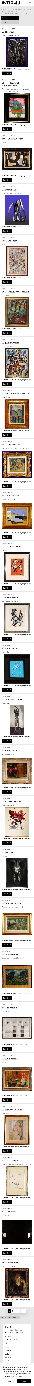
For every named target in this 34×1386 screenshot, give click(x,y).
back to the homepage (10, 1317)
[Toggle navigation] (29, 3)
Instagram (8, 1357)
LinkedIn (7, 1361)
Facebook (7, 1354)
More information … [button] (17, 1376)
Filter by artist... (8, 18)
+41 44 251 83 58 (12, 1339)
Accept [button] (24, 1381)
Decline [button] (9, 1381)
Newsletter (8, 1351)
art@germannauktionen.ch (12, 1343)
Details (6, 73)
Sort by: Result (10, 22)
